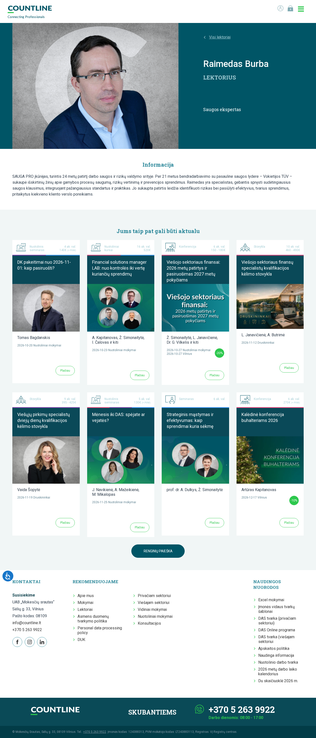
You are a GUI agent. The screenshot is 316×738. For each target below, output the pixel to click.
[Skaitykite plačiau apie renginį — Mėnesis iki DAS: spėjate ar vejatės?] (121, 438)
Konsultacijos (149, 623)
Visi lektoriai (220, 37)
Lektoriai (85, 609)
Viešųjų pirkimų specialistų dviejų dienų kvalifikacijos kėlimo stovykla (43, 420)
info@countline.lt (26, 622)
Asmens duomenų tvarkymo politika (93, 618)
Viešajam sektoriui (153, 602)
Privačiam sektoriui (154, 595)
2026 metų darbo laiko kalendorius (277, 671)
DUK (81, 639)
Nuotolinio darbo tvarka (278, 662)
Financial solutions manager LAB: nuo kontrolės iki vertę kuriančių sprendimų (119, 268)
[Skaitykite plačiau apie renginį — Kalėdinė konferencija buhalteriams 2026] (270, 438)
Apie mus (86, 595)
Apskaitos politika (273, 648)
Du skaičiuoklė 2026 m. (278, 680)
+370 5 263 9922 (27, 629)
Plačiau (65, 370)
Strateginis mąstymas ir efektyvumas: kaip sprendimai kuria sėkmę (190, 420)
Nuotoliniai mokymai (155, 616)
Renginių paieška (158, 551)
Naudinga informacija (276, 655)
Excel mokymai (271, 600)
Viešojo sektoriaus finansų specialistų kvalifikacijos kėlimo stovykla (267, 268)
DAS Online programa (276, 630)
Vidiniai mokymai (152, 609)
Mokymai (85, 602)
